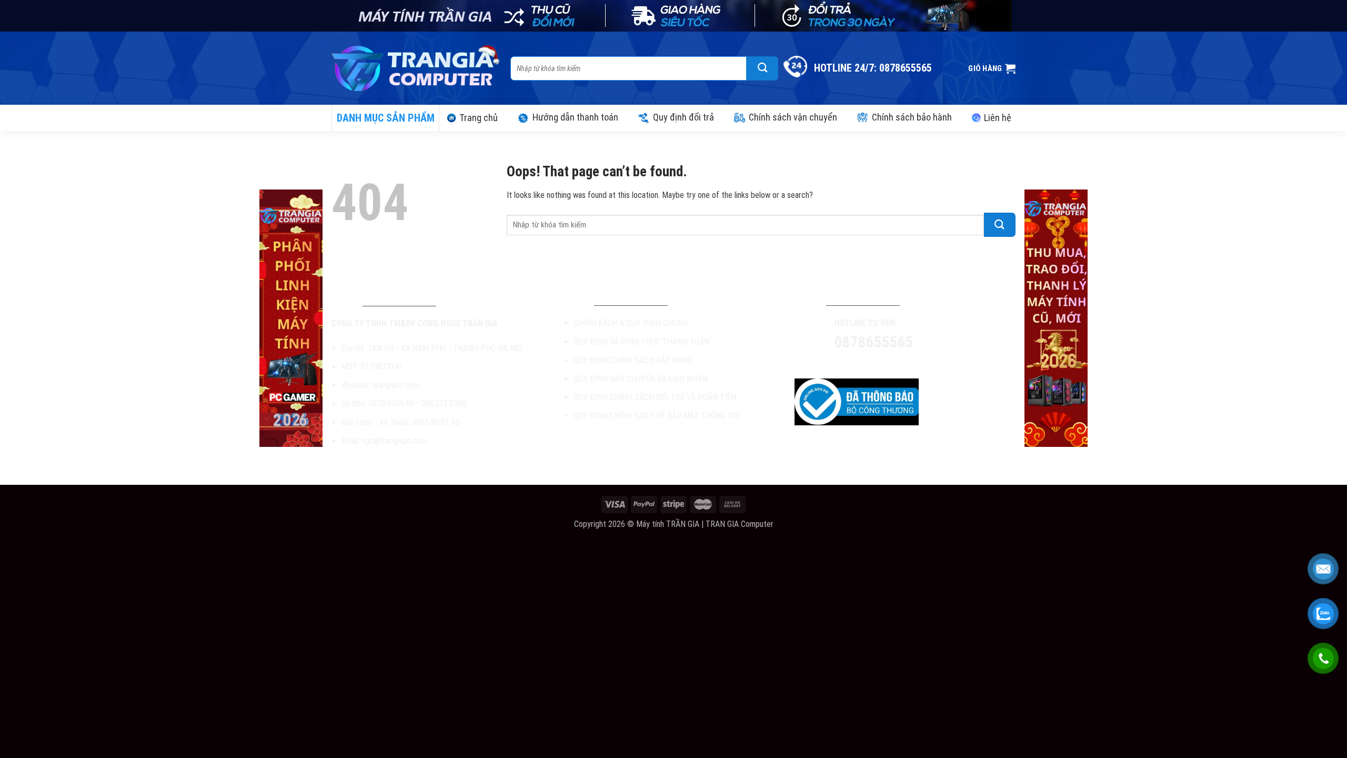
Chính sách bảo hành (912, 117)
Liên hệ (997, 117)
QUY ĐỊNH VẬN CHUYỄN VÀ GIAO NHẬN (640, 379)
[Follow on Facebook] (852, 363)
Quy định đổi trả (683, 117)
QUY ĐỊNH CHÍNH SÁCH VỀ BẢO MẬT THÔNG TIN (657, 416)
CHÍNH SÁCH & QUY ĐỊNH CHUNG (631, 323)
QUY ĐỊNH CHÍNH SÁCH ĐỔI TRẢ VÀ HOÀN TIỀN (655, 397)
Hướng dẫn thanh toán (575, 117)
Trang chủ (478, 117)
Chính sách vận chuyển (793, 117)
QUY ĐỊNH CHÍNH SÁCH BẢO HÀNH (633, 360)
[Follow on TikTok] (871, 363)
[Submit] (762, 68)
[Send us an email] (890, 363)
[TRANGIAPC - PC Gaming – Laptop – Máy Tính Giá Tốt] (415, 68)
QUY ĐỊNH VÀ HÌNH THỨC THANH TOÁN (641, 342)
